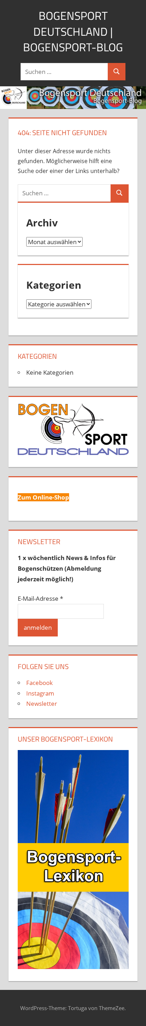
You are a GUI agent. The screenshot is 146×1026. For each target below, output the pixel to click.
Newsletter (41, 703)
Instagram (40, 693)
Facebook (39, 683)
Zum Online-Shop (43, 497)
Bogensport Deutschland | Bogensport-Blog (73, 31)
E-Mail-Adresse (40, 598)
